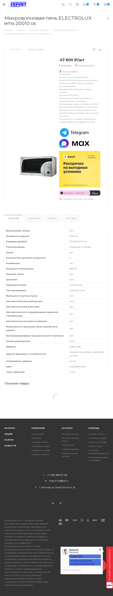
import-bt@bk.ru (58, 480)
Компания (38, 428)
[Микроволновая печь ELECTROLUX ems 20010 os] (38, 167)
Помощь (93, 428)
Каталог (9, 428)
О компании (38, 434)
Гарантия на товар (41, 450)
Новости (10, 445)
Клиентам (36, 438)
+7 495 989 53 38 (57, 475)
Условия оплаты (40, 442)
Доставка (71, 218)
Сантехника (68, 445)
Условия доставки (41, 446)
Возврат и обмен (40, 454)
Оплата (53, 218)
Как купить (34, 218)
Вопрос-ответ (95, 446)
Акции (8, 434)
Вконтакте (53, 503)
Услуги (8, 440)
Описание (13, 218)
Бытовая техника (70, 434)
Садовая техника (70, 449)
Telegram (60, 503)
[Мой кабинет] (77, 4)
